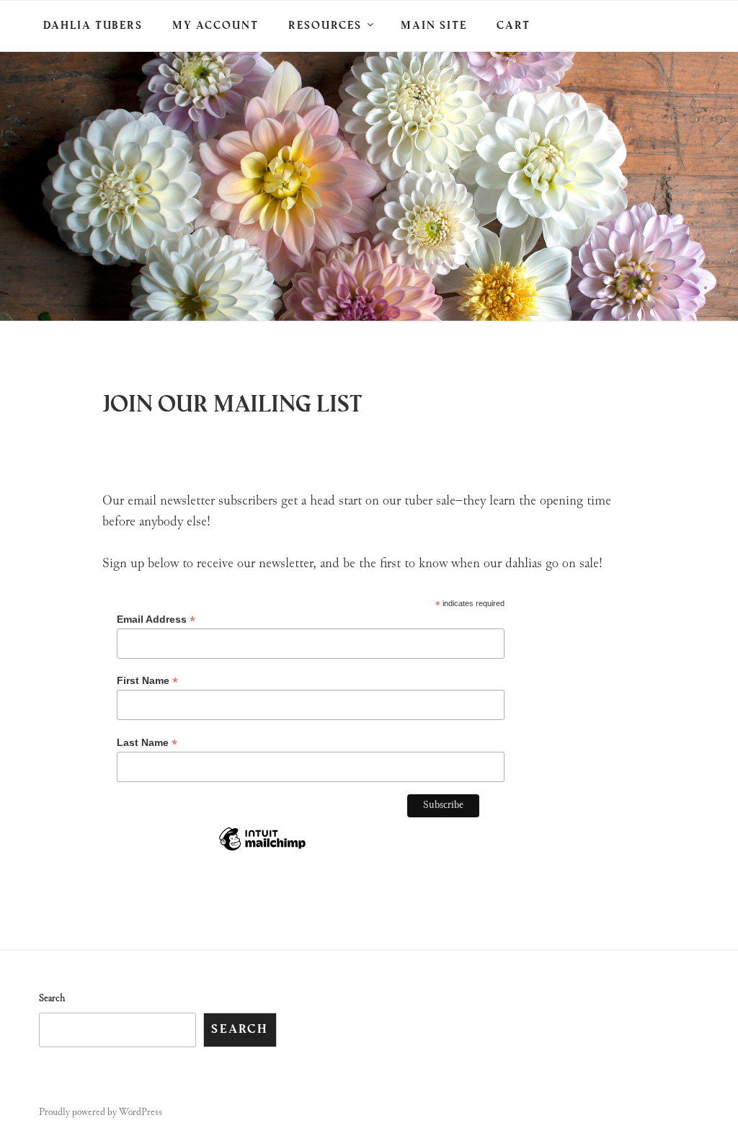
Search (52, 998)
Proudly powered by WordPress (100, 1112)
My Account (215, 26)
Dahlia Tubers (93, 26)
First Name (147, 681)
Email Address (156, 619)
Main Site (434, 26)
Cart (513, 26)
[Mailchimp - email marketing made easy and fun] (262, 851)
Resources (325, 26)
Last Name (147, 743)
